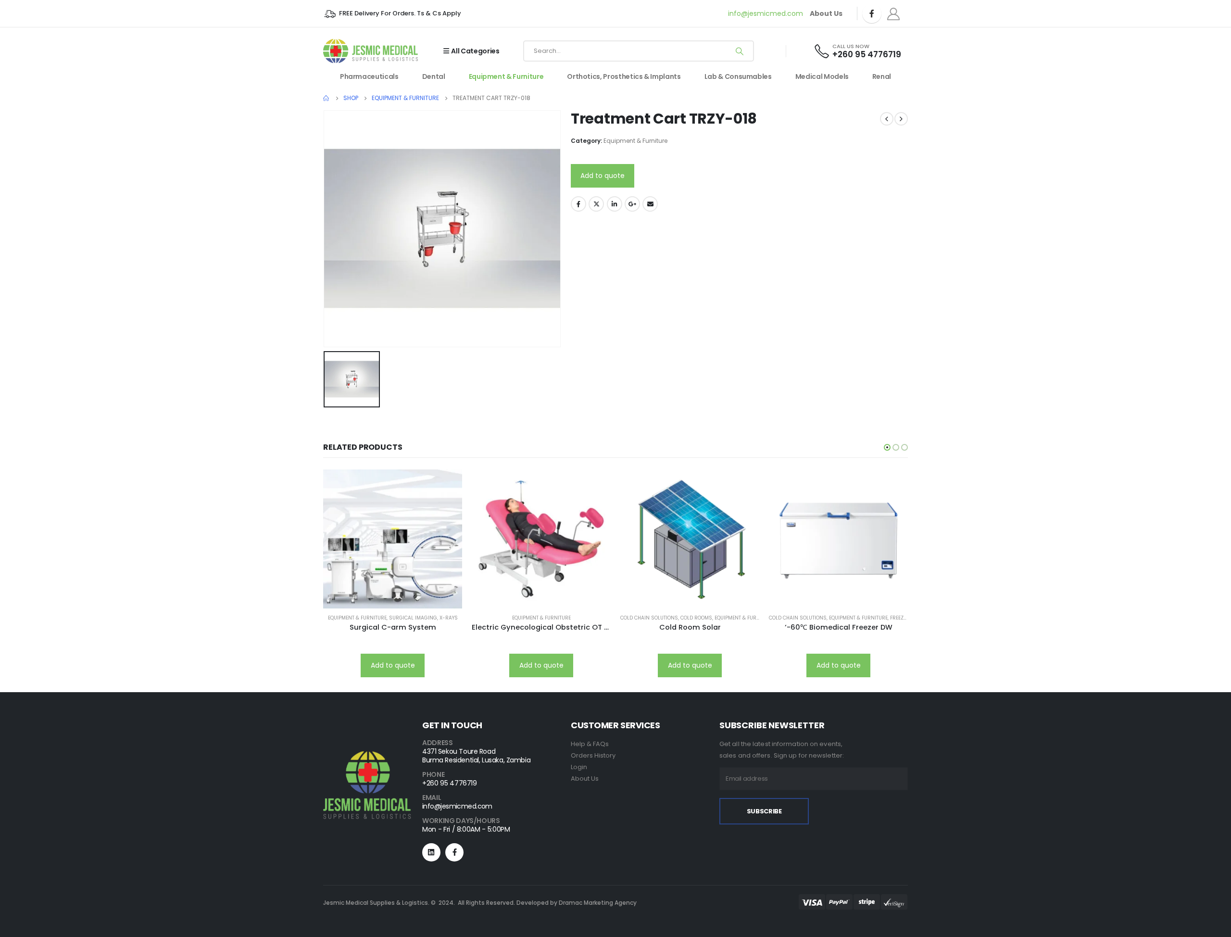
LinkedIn (614, 204)
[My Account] (893, 14)
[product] (392, 538)
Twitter (596, 204)
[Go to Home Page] (326, 98)
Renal (881, 76)
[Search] (739, 51)
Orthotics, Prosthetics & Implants (623, 76)
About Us (585, 778)
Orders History (593, 755)
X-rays (449, 617)
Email (650, 204)
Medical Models (822, 76)
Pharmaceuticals (369, 76)
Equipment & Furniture (506, 76)
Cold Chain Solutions (649, 617)
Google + (632, 204)
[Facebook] (871, 13)
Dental (433, 76)
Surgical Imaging (413, 617)
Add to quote (602, 175)
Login (579, 767)
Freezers (901, 617)
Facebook (578, 204)
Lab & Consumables (738, 76)
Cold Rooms (696, 617)
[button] (887, 447)
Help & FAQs (590, 743)
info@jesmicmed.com (765, 13)
